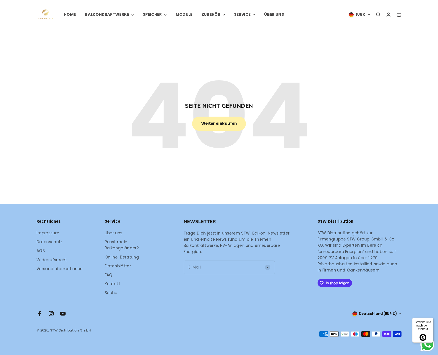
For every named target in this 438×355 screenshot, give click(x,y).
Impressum (47, 233)
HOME (70, 14)
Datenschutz (49, 242)
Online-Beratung (122, 257)
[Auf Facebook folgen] (39, 314)
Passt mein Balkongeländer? (122, 245)
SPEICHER (152, 14)
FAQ (108, 275)
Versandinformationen (59, 268)
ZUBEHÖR (211, 14)
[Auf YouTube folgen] (63, 314)
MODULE (184, 14)
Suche (111, 292)
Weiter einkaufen (219, 123)
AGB (40, 250)
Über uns (114, 233)
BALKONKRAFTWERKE (107, 14)
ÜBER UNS (274, 14)
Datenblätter (118, 266)
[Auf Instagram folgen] (51, 314)
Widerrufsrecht (51, 260)
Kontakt (112, 284)
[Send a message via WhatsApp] (427, 344)
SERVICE (242, 14)
